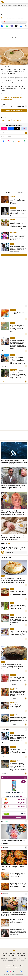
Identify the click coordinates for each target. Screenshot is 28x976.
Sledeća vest (20, 106)
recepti (19, 120)
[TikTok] (17, 128)
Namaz (8, 120)
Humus (3, 120)
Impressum (7, 965)
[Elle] (19, 958)
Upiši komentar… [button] (9, 552)
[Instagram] (4, 128)
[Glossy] (25, 958)
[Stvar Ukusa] (14, 963)
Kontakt (17, 965)
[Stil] (2, 1)
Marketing (13, 965)
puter (13, 120)
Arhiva (21, 965)
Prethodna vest (8, 106)
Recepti (8, 9)
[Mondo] (8, 958)
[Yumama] (22, 960)
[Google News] (24, 128)
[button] (26, 18)
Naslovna (3, 9)
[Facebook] (11, 128)
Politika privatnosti (10, 967)
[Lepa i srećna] (4, 960)
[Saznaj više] (26, 821)
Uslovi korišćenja (18, 967)
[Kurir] (3, 958)
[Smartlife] (10, 960)
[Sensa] (16, 960)
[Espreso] (15, 958)
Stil (1, 17)
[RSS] (19, 141)
